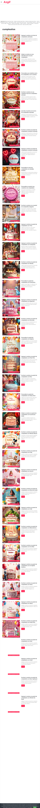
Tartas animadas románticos (31, 22)
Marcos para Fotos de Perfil (21, 22)
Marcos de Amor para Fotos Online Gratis (15, 24)
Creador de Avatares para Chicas (19, 21)
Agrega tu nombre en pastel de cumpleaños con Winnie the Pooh (29, 698)
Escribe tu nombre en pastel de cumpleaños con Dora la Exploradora (29, 736)
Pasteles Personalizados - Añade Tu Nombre (19, 23)
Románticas (9, 23)
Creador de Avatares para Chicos (30, 21)
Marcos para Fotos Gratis (9, 21)
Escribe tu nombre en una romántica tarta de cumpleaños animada (29, 93)
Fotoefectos (36, 23)
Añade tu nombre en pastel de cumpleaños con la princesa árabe (28, 414)
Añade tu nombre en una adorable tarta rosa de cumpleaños (27, 56)
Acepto (35, 807)
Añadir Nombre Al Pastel (12, 22)
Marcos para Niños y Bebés (27, 24)
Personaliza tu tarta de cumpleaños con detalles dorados (27, 169)
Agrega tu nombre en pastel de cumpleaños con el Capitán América (29, 566)
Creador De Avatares (30, 23)
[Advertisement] (20, 12)
